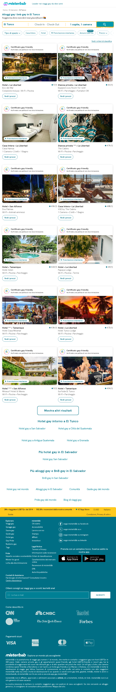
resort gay (97, 662)
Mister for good (12, 559)
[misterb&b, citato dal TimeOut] (83, 612)
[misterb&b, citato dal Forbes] (86, 621)
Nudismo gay (11, 544)
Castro (46, 667)
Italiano (107, 509)
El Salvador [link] (13, 10)
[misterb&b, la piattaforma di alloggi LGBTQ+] (14, 3)
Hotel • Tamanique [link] (11, 267)
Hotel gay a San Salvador (32, 428)
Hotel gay (10, 537)
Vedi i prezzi (9, 96)
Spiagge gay (11, 527)
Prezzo (102, 33)
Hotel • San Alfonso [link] (12, 206)
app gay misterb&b (59, 674)
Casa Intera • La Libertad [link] (14, 145)
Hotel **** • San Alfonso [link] (14, 388)
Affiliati (34, 537)
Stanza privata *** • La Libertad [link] (73, 145)
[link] (52, 79)
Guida (10, 514)
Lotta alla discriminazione (16, 563)
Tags (8, 547)
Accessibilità (37, 527)
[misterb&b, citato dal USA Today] (13, 621)
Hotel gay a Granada (78, 440)
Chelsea (82, 667)
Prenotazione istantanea (63, 33)
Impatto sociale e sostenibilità (18, 556)
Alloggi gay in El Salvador (49, 489)
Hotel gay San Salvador (55, 459)
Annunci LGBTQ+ (87, 33)
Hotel (43, 33)
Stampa (35, 534)
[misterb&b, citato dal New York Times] (49, 621)
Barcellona (32, 667)
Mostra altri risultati (58, 410)
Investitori (36, 540)
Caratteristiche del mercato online (44, 560)
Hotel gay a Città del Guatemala (75, 428)
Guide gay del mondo (98, 489)
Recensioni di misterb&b (42, 565)
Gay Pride (10, 540)
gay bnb (75, 671)
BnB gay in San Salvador (55, 478)
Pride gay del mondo (45, 499)
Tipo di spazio (11, 33)
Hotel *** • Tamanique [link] (13, 327)
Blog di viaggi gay (73, 499)
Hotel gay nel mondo (18, 489)
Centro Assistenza (14, 580)
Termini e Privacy (39, 549)
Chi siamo (36, 523)
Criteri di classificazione (42, 556)
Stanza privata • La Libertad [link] (72, 85)
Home (5, 10)
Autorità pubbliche (40, 572)
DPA (33, 569)
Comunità (74, 489)
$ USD (96, 509)
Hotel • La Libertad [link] (11, 85)
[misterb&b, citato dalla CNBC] (45, 613)
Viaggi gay (10, 523)
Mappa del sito (59, 686)
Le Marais (73, 667)
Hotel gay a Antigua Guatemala (38, 440)
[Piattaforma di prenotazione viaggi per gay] (16, 654)
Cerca (105, 26)
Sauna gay (10, 530)
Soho (95, 664)
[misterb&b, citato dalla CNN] (10, 613)
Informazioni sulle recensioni (44, 553)
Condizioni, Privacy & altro (99, 514)
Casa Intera (30, 33)
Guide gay (10, 534)
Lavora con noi (38, 530)
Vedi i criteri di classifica (102, 41)
